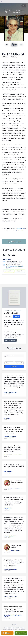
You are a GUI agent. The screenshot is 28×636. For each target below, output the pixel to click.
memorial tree (21, 228)
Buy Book (16, 316)
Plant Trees (19, 271)
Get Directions (8, 271)
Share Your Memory (10, 340)
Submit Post (14, 366)
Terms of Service (18, 629)
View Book (7, 316)
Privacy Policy (10, 629)
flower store (19, 231)
